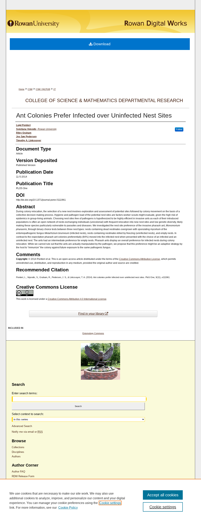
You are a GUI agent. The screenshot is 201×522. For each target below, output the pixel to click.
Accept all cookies (162, 495)
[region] (100, 500)
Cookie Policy (68, 507)
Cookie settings (110, 503)
